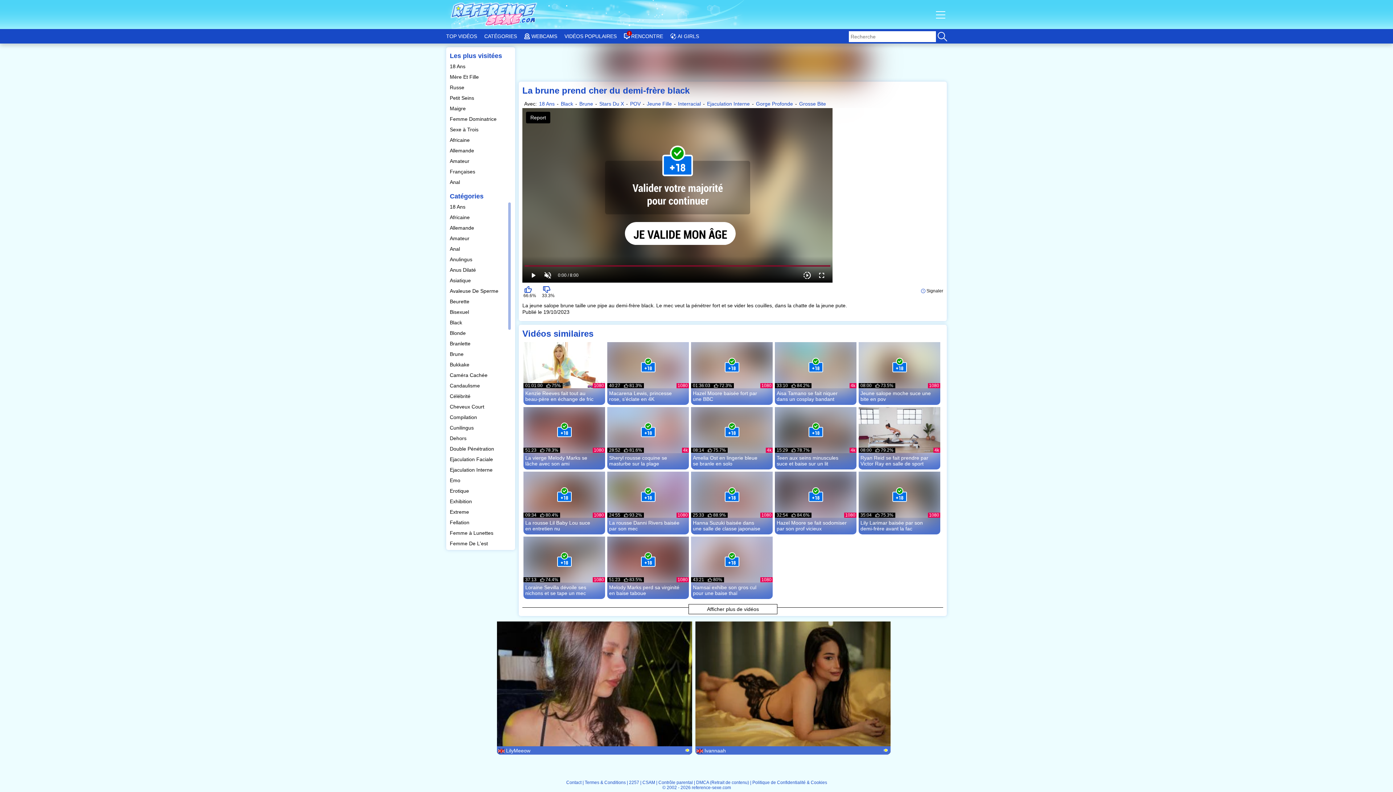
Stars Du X (611, 104)
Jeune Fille (659, 104)
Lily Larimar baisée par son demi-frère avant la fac (891, 526)
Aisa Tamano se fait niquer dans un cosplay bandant (807, 396)
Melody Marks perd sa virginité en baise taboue (644, 590)
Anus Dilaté (463, 270)
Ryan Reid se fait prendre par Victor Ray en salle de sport (894, 461)
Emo (456, 480)
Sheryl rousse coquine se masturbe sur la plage (638, 461)
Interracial (689, 104)
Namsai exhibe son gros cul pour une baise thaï (724, 590)
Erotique (460, 491)
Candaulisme (465, 386)
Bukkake (460, 365)
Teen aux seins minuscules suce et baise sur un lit (807, 461)
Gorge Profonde (774, 104)
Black (457, 322)
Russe (458, 87)
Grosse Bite (812, 104)
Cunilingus (462, 428)
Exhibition (461, 501)
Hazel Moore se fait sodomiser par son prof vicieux (812, 526)
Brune (457, 354)
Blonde (458, 333)
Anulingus (462, 259)
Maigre (458, 108)
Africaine (460, 140)
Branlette (461, 343)
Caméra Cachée (469, 375)
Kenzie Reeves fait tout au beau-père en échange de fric (559, 396)
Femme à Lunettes (472, 533)
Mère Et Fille (465, 77)
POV (635, 104)
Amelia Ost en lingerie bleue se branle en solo (725, 461)
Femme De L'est (469, 543)
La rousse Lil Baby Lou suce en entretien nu (557, 526)
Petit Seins (463, 98)
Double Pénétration (473, 449)
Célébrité (461, 396)
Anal (455, 182)
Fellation (460, 522)
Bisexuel (460, 312)
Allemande (463, 150)
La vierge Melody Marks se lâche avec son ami (556, 461)
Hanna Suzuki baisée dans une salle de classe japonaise (726, 526)
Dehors (459, 438)
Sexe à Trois (465, 129)
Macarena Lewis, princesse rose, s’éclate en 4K (640, 396)
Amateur (460, 161)
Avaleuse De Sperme (475, 291)
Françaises (463, 172)
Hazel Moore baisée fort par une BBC (725, 396)
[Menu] (941, 14)
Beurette (460, 301)
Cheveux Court (468, 407)
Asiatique (461, 280)
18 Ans (458, 66)
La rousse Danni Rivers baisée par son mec (644, 526)
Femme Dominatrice (474, 119)
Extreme (460, 512)
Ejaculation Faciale (472, 459)
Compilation (464, 417)
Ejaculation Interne (472, 470)
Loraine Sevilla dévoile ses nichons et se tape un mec (555, 590)
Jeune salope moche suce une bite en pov (895, 396)
